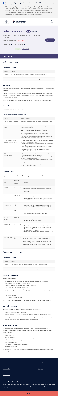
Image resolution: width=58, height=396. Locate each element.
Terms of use (6, 375)
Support (40, 369)
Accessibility (6, 362)
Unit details (8, 56)
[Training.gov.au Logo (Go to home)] (18, 21)
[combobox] (11, 49)
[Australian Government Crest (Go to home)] (7, 21)
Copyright (40, 362)
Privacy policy (6, 369)
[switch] (28, 31)
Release (5, 49)
